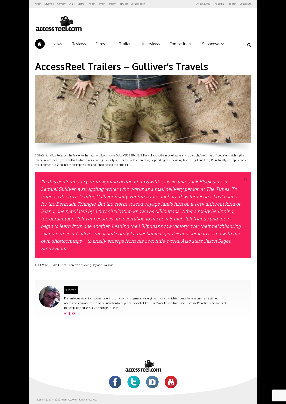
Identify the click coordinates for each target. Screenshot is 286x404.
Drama (80, 3)
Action (38, 3)
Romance (123, 3)
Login (221, 4)
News (57, 43)
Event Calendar (203, 3)
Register (232, 4)
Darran (71, 290)
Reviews (79, 43)
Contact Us (245, 3)
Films (100, 43)
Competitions (180, 43)
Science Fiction (138, 3)
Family (101, 3)
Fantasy (112, 3)
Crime (71, 3)
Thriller (91, 3)
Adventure (49, 3)
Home (40, 44)
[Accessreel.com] (58, 31)
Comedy (61, 3)
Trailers (125, 43)
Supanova (210, 43)
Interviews (151, 43)
